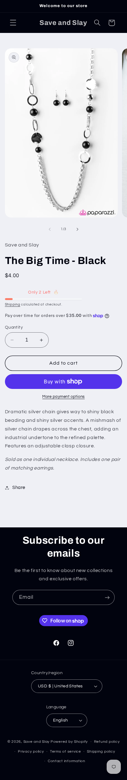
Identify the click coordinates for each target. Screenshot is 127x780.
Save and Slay (36, 741)
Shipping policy (101, 751)
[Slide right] (77, 229)
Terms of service (65, 751)
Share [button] (18, 487)
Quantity (14, 327)
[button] (13, 23)
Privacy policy (31, 751)
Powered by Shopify (69, 741)
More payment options (63, 397)
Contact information (66, 761)
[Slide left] (49, 229)
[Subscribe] (107, 597)
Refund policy (107, 741)
